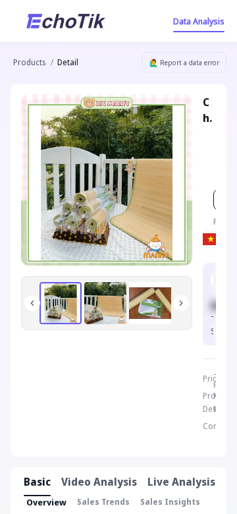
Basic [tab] (37, 481)
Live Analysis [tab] (181, 481)
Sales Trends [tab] (103, 501)
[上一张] (32, 303)
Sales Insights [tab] (170, 501)
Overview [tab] (46, 502)
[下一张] (181, 303)
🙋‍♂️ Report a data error (184, 62)
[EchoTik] (65, 21)
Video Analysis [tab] (99, 481)
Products (29, 62)
